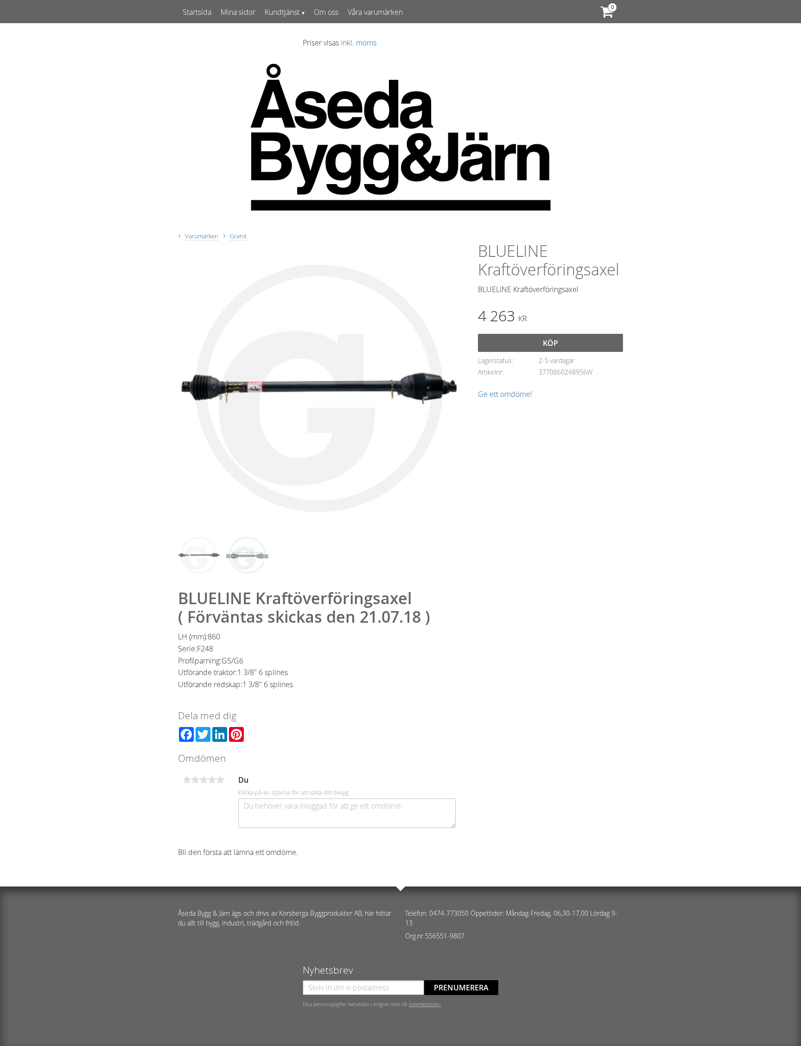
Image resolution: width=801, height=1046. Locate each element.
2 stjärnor (195, 780)
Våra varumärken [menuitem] (375, 12)
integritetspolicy (425, 1004)
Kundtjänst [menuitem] (282, 12)
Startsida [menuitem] (197, 12)
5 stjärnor (220, 780)
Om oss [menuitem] (326, 12)
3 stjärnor (203, 780)
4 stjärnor (212, 780)
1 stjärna (187, 780)
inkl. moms (358, 43)
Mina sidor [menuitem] (238, 12)
